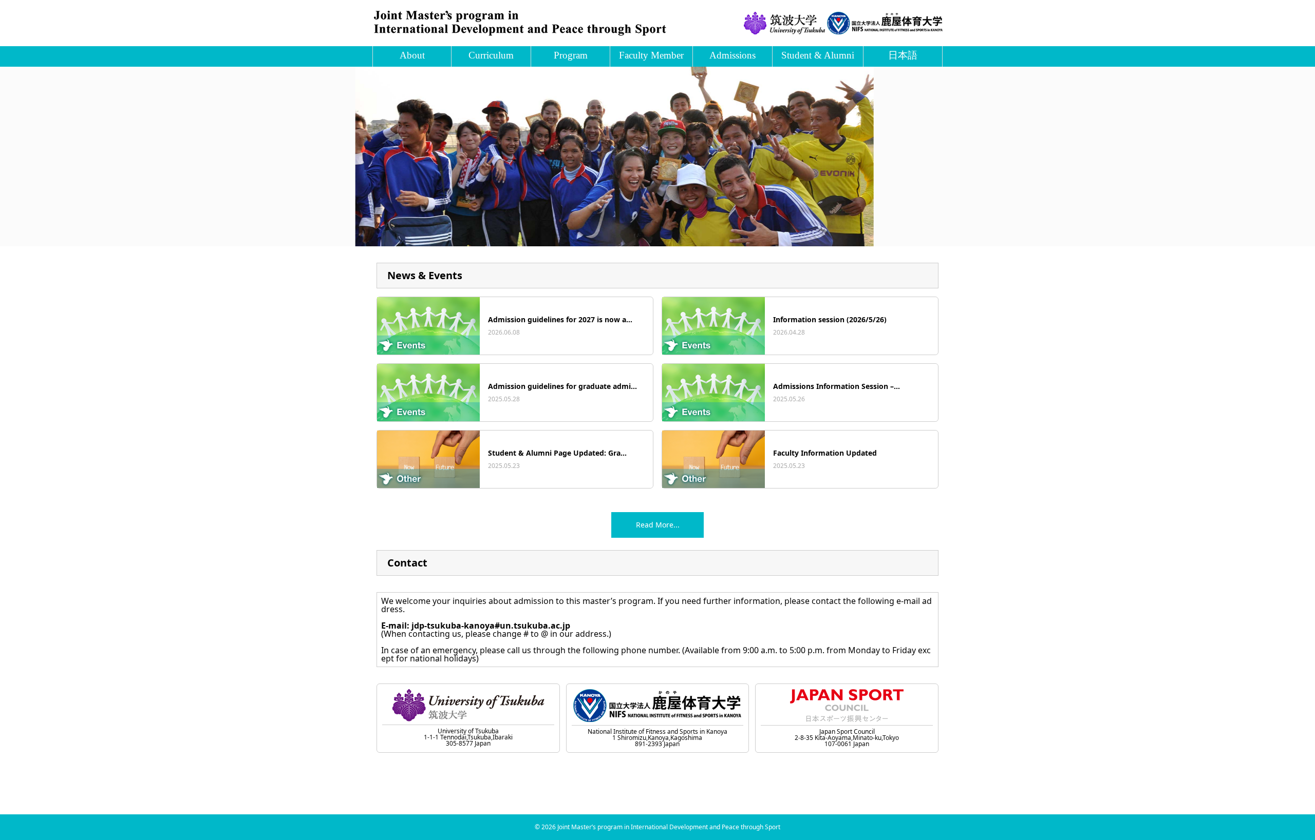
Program (571, 55)
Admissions (732, 55)
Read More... (658, 525)
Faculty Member (651, 55)
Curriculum (491, 55)
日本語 (902, 55)
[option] (657, 156)
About (412, 55)
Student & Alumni (817, 55)
